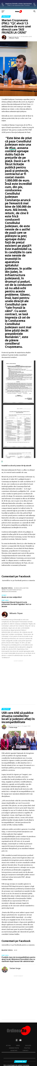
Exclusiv (28, 1045)
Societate (13, 1050)
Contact (26, 1050)
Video (18, 1045)
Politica (27, 1048)
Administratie (14, 1048)
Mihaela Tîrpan (14, 38)
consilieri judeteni (22, 588)
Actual (8, 1045)
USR (16, 950)
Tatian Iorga (13, 727)
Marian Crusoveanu (9, 591)
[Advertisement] (18, 681)
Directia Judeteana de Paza (12, 589)
